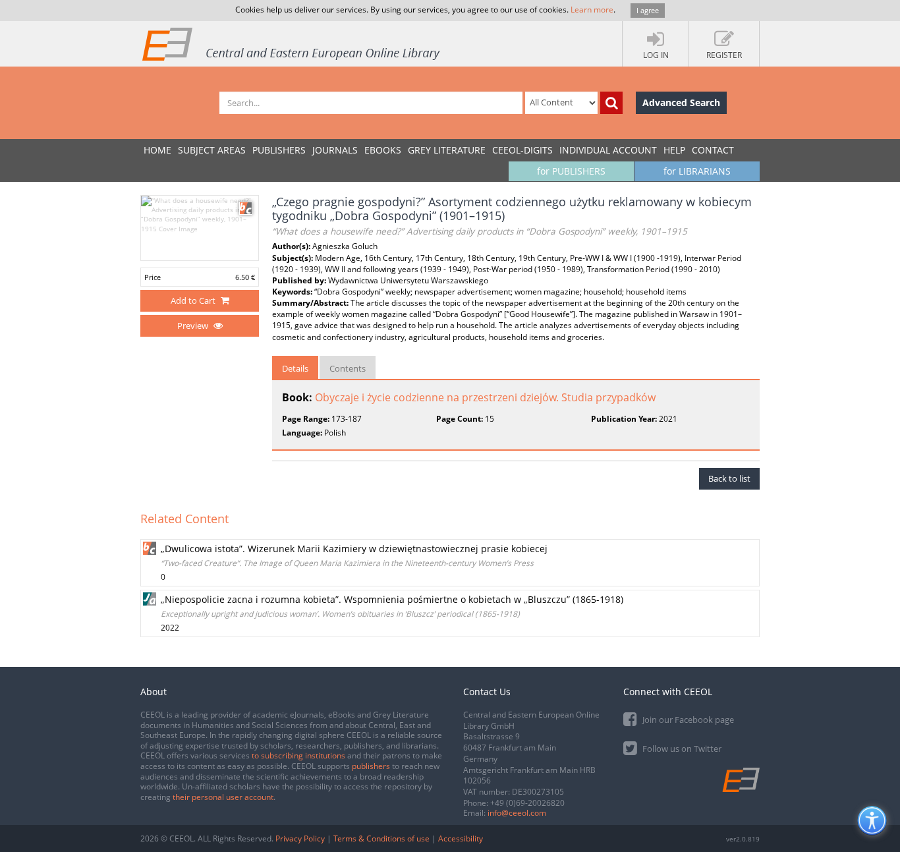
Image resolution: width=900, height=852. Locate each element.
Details (295, 368)
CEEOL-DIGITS (522, 150)
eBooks (382, 150)
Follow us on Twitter (680, 748)
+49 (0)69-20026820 (527, 803)
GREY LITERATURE (447, 150)
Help (674, 150)
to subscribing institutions (298, 755)
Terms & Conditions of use (381, 838)
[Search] (611, 103)
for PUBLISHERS (571, 171)
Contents (347, 368)
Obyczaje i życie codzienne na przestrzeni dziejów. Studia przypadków (485, 397)
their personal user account (223, 797)
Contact (713, 150)
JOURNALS (335, 150)
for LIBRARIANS (697, 171)
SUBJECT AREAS (212, 150)
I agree (647, 10)
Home (157, 150)
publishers (371, 766)
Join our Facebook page (687, 719)
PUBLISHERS (279, 150)
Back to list (729, 478)
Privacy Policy (300, 838)
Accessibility (460, 838)
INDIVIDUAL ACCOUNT (608, 150)
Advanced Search (681, 102)
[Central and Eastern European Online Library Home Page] (291, 43)
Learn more (592, 9)
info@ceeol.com (517, 812)
